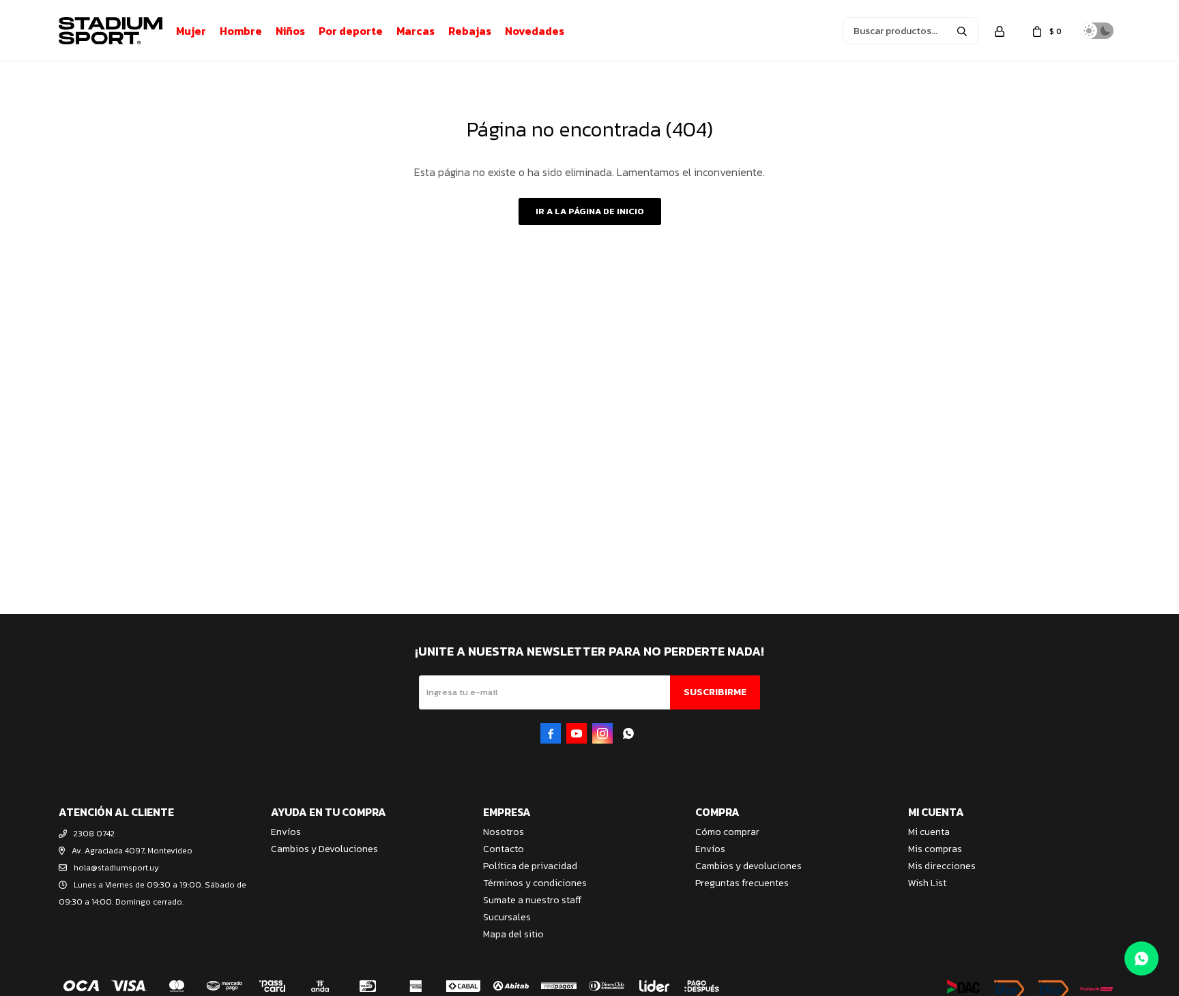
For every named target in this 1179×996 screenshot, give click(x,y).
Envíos (286, 832)
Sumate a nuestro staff (532, 900)
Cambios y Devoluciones (324, 849)
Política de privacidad (530, 866)
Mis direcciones (942, 866)
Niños (290, 31)
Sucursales (507, 917)
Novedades (534, 31)
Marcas (415, 31)
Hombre (241, 31)
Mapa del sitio (513, 934)
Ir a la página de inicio (590, 211)
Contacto (503, 849)
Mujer (191, 31)
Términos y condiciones (535, 883)
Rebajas (469, 31)
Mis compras (935, 849)
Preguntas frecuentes (742, 883)
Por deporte (351, 31)
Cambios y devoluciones (748, 866)
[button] (962, 30)
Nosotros (503, 832)
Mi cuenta (929, 832)
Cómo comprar (727, 832)
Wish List (927, 883)
